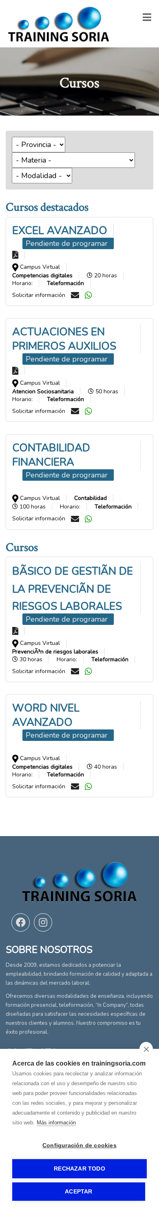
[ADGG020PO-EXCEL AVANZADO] (15, 255)
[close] (146, 1049)
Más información (56, 1123)
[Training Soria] (59, 24)
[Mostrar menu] (147, 19)
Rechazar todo (79, 1169)
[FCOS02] (15, 630)
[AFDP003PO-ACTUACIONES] (15, 370)
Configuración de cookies (79, 1145)
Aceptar (78, 1192)
